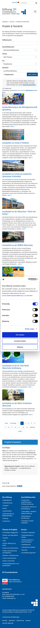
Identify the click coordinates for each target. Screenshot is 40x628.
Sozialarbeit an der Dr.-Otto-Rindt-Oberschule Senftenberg (15, 366)
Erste (6, 423)
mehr (12, 126)
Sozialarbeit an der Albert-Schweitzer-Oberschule (17, 404)
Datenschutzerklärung (14, 295)
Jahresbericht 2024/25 (28, 547)
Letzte (20, 431)
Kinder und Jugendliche (10, 535)
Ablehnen (20, 347)
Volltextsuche (7, 40)
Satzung (5, 518)
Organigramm (7, 500)
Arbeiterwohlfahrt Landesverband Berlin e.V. (16, 612)
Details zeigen (29, 329)
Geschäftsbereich (8, 47)
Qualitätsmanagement (29, 553)
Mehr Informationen (15, 582)
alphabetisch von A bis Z (17, 90)
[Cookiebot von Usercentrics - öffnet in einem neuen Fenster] (30, 279)
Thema (4, 54)
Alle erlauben (20, 335)
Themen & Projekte (9, 530)
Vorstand (5, 505)
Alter (4, 541)
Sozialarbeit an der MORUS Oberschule (17, 245)
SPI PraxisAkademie (10, 572)
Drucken (4, 483)
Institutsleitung (7, 503)
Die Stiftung (7, 497)
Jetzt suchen (32, 74)
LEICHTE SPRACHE (7, 623)
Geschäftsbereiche (28, 497)
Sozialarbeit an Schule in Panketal (15, 142)
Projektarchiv (9, 74)
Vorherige (13, 423)
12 (23, 427)
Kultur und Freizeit (9, 561)
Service (12, 22)
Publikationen (26, 544)
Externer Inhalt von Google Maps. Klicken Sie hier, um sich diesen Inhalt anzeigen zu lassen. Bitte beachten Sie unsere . (21, 83)
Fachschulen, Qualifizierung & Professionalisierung (27, 502)
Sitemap (28, 620)
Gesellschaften (7, 511)
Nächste (32, 427)
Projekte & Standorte (22, 22)
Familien (5, 538)
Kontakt (4, 620)
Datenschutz (20, 620)
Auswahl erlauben (20, 341)
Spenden (24, 550)
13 (27, 427)
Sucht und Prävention (9, 558)
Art (3, 61)
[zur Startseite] (14, 11)
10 (15, 427)
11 (19, 427)
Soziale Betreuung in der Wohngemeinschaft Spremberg (19, 108)
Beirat (5, 508)
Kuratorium (6, 521)
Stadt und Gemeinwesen (10, 548)
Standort (5, 68)
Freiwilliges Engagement (10, 532)
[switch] (35, 309)
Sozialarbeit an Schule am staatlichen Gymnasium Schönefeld (17, 175)
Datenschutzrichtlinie (29, 85)
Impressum (12, 620)
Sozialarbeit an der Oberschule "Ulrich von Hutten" (19, 212)
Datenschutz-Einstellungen (11, 617)
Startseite (5, 22)
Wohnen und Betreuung (10, 555)
